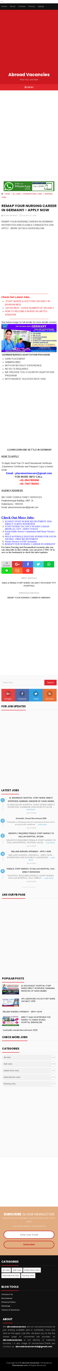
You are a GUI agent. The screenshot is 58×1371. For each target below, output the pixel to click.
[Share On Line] (6, 570)
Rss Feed (49, 699)
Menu (30, 87)
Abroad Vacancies (29, 75)
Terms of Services (10, 1310)
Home (4, 6)
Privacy (31, 6)
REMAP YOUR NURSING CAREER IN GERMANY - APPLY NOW (29, 207)
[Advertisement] (29, 41)
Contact (21, 6)
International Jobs (32, 194)
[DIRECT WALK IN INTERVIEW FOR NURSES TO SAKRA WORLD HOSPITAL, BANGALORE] (10, 1021)
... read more (41, 824)
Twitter (36, 699)
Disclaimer (6, 1298)
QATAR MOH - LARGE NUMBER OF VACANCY (29, 308)
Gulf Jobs (8, 1064)
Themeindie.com (20, 1365)
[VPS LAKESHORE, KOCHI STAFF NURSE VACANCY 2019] (10, 1002)
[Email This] (17, 570)
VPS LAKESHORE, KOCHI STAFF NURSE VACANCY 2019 (38, 1000)
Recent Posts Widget (29, 887)
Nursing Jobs (10, 1084)
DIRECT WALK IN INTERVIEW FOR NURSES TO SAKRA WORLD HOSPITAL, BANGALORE (36, 1020)
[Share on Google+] (17, 564)
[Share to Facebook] (28, 564)
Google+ (8, 699)
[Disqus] (29, 639)
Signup (41, 6)
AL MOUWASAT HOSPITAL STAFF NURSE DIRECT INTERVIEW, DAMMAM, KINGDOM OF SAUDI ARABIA (38, 988)
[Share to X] (38, 564)
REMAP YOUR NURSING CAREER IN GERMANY (29, 597)
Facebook (22, 699)
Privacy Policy (8, 1302)
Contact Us (7, 1294)
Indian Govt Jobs (11, 1070)
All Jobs (17, 194)
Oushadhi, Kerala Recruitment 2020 (31, 818)
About (12, 6)
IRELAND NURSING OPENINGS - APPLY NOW (31, 851)
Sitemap (5, 1306)
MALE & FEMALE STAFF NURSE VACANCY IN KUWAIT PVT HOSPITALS (29, 584)
